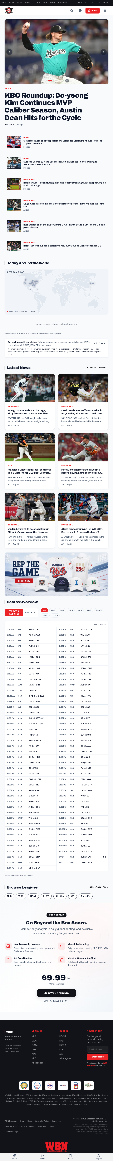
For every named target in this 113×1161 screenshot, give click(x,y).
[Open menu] (105, 10)
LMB (80, 610)
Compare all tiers (57, 1001)
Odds (29, 1121)
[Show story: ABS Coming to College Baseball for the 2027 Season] (58, 80)
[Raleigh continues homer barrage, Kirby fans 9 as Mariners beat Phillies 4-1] (30, 402)
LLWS (55, 615)
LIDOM (62, 1036)
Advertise (42, 1126)
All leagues (98, 887)
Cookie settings (11, 1131)
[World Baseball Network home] (56, 1147)
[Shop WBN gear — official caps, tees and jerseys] (57, 574)
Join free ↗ (99, 343)
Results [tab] (30, 612)
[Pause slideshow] (67, 80)
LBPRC (62, 1045)
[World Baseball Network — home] (9, 10)
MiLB (89, 610)
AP (9, 425)
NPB (71, 610)
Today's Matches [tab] (14, 612)
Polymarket (57, 333)
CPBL (45, 615)
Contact (52, 1126)
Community (57, 1121)
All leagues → (39, 1062)
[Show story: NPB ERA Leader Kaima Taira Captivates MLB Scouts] (46, 80)
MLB (18, 333)
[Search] (71, 10)
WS (72, 896)
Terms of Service (27, 1126)
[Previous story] (9, 52)
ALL (44, 610)
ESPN (23, 333)
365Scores (28, 876)
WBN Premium (11, 1121)
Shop (22, 1121)
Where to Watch (42, 1121)
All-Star (60, 896)
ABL (61, 1054)
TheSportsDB (32, 333)
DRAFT (99, 610)
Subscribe (98, 1057)
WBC (21, 896)
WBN (10, 1031)
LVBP (61, 1040)
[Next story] (104, 52)
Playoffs (85, 896)
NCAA (33, 896)
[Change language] (80, 10)
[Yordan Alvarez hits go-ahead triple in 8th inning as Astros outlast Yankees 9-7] (30, 520)
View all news (97, 368)
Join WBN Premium (56, 993)
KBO (62, 610)
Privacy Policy (11, 1126)
